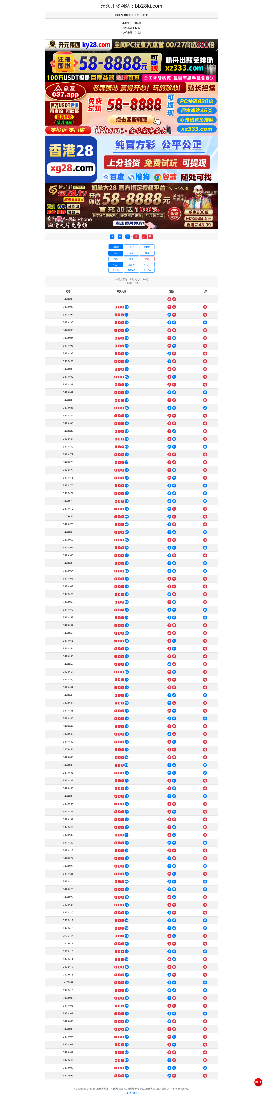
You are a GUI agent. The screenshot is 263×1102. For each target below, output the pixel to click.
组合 (116, 253)
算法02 (131, 264)
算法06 (147, 270)
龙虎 (147, 259)
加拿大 (116, 246)
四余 (116, 259)
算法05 (131, 270)
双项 (147, 253)
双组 (131, 259)
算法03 (147, 264)
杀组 (131, 253)
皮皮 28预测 (130, 1092)
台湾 (131, 246)
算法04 (115, 270)
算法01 (115, 264)
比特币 (147, 246)
